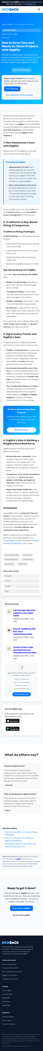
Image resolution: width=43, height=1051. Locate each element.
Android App (6, 1005)
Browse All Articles (21, 694)
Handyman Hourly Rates (10, 968)
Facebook (8, 576)
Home (4, 24)
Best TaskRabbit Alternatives (12, 972)
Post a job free (12, 89)
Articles (10, 24)
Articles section (9, 541)
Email (7, 591)
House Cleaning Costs (9, 964)
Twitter (7, 581)
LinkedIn (8, 586)
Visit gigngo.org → (30, 4)
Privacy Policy (7, 1020)
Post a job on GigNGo (21, 908)
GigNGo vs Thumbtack (9, 975)
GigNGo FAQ (6, 998)
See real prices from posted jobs (19, 95)
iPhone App (6, 1002)
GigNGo (18, 859)
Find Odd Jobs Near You (10, 979)
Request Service (21, 430)
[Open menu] (39, 9)
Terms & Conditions (8, 1024)
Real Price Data (7, 994)
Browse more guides (21, 915)
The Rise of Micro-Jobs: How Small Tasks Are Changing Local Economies (24, 650)
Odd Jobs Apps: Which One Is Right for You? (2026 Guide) (24, 613)
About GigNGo (7, 990)
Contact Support (8, 1017)
